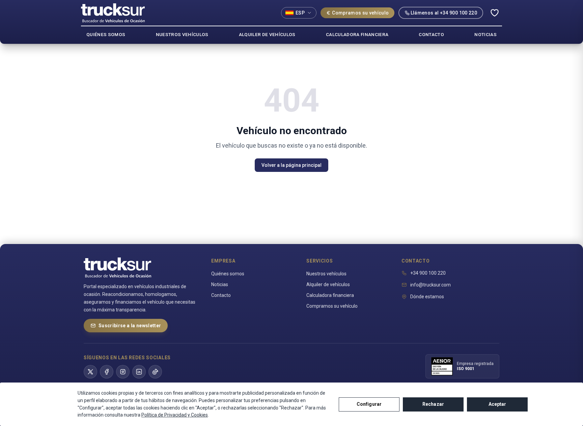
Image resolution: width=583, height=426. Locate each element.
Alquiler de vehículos (328, 284)
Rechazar (433, 404)
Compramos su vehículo (360, 13)
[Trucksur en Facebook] (106, 371)
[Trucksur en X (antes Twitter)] (90, 371)
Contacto (221, 295)
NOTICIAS (485, 34)
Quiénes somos (227, 273)
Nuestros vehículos (326, 273)
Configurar (369, 404)
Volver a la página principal (291, 165)
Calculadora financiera (330, 295)
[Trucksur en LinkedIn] (139, 371)
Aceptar (497, 404)
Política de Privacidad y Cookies (174, 415)
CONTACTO (431, 34)
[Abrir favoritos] (494, 12)
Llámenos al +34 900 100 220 (444, 13)
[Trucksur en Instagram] (123, 371)
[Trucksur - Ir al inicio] (113, 12)
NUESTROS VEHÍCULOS (182, 34)
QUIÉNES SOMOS (105, 34)
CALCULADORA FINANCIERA (357, 34)
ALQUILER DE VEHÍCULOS (267, 34)
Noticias (219, 284)
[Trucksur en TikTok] (155, 371)
